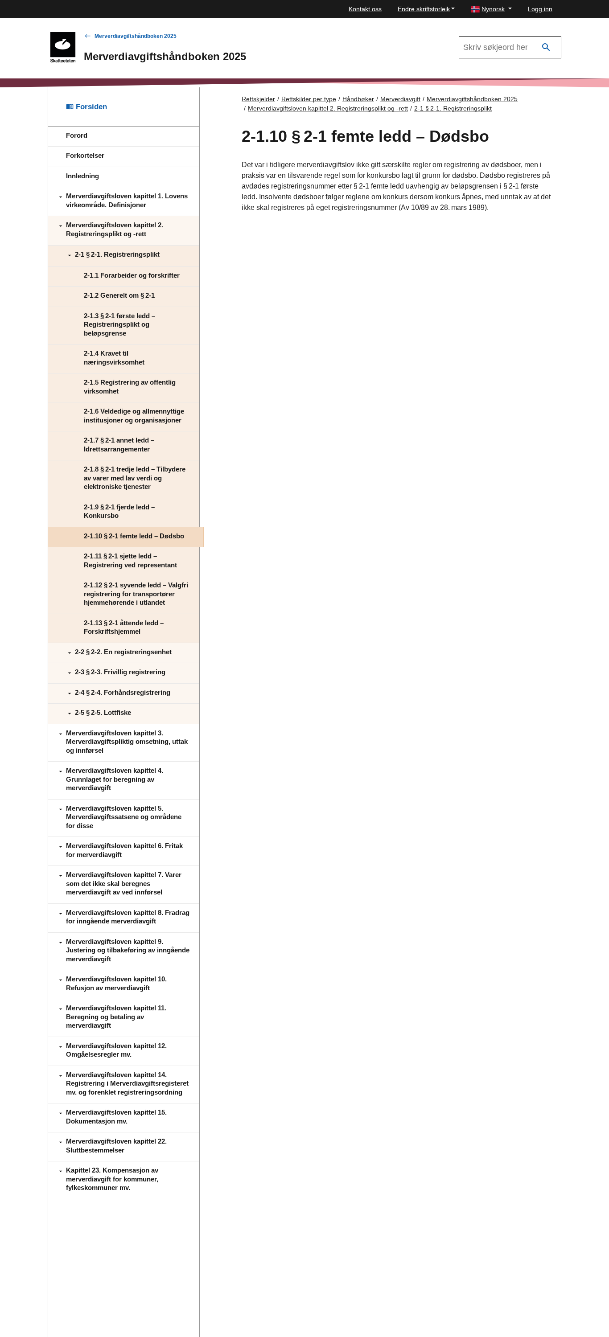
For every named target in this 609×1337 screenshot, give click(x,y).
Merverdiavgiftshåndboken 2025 (136, 36)
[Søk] (546, 47)
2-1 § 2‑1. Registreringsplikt (453, 108)
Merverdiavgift (400, 99)
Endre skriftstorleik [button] (424, 8)
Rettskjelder (258, 99)
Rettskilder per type (308, 99)
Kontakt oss (365, 8)
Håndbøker (358, 99)
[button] (491, 9)
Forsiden (90, 107)
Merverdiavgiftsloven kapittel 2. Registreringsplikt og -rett (328, 108)
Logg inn (540, 8)
